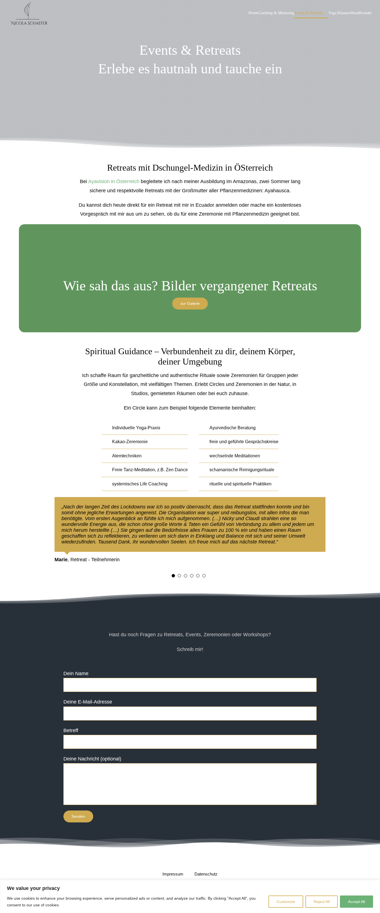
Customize (286, 901)
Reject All (322, 901)
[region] (190, 896)
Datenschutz (206, 874)
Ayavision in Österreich (113, 181)
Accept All (356, 901)
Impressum (173, 874)
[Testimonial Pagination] (173, 575)
